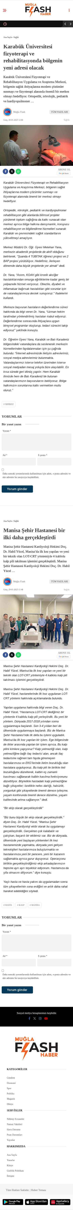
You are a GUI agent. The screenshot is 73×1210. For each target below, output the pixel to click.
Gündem (11, 1078)
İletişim (10, 1176)
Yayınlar (11, 1140)
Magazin (11, 1099)
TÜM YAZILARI (59, 112)
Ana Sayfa (12, 1155)
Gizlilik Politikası (15, 1170)
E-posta (42, 455)
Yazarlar (11, 1160)
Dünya (10, 1104)
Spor (9, 1088)
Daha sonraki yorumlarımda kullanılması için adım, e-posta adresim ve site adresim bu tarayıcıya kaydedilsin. (37, 475)
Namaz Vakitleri (14, 1124)
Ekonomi (11, 1083)
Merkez (9, 404)
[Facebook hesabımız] (29, 1018)
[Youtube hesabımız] (46, 1018)
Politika (10, 1093)
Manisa (35, 905)
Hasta (8, 905)
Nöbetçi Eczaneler (15, 1119)
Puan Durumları (14, 1135)
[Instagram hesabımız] (40, 1018)
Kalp (21, 905)
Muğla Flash (19, 112)
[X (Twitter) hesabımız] (34, 1018)
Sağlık (67, 120)
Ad (5, 455)
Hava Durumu (13, 1129)
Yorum (7, 431)
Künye (10, 1165)
